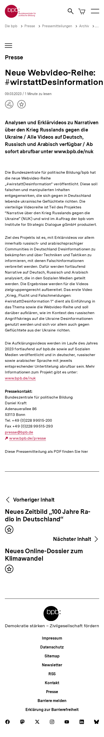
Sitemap (52, 656)
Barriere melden (52, 700)
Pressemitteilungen (57, 26)
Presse (29, 26)
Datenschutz (52, 647)
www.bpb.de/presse (27, 438)
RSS (52, 674)
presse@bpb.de (19, 432)
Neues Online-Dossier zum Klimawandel (44, 555)
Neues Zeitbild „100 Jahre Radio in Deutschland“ (47, 515)
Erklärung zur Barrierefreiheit (51, 709)
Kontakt (52, 683)
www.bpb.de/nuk (20, 378)
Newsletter (52, 665)
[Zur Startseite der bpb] (20, 16)
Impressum (52, 638)
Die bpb (11, 26)
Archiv (84, 26)
